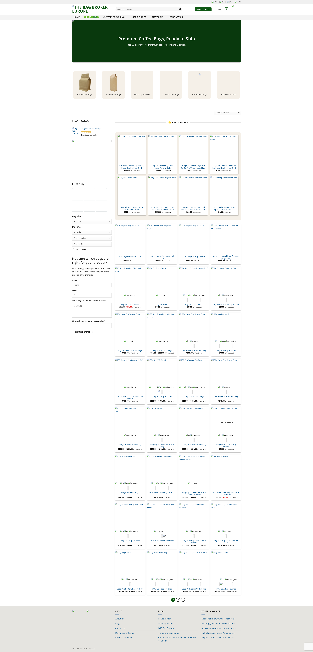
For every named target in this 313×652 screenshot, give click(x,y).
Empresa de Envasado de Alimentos (217, 637)
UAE (239, 2)
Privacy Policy (164, 618)
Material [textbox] (77, 232)
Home (77, 17)
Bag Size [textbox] (77, 221)
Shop (88, 17)
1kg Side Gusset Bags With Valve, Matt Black (132, 208)
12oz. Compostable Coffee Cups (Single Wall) (226, 257)
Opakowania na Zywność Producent (217, 618)
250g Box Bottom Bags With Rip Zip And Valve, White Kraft (193, 208)
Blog (117, 623)
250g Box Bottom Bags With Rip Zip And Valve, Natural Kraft (193, 167)
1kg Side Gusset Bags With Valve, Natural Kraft (162, 167)
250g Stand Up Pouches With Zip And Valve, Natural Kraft (162, 208)
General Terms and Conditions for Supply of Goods (177, 639)
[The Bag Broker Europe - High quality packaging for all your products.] (92, 9)
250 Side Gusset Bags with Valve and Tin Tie (226, 493)
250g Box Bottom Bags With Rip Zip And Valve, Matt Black (224, 167)
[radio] (130, 300)
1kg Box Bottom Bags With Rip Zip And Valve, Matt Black (132, 167)
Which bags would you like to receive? (89, 301)
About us (119, 618)
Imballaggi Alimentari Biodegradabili (218, 623)
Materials (157, 17)
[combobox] (92, 221)
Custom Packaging (114, 17)
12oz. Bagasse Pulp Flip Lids (194, 256)
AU (231, 2)
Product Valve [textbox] (80, 238)
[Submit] (180, 9)
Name (74, 280)
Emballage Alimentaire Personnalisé (218, 633)
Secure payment (165, 623)
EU (223, 2)
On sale (81, 249)
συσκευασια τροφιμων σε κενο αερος (218, 628)
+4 (203, 392)
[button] (203, 9)
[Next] (183, 600)
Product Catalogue (123, 637)
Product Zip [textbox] (79, 244)
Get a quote (139, 17)
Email (74, 290)
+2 (139, 536)
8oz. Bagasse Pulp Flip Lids (130, 256)
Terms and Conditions (168, 633)
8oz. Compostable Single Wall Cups (162, 257)
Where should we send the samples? (88, 321)
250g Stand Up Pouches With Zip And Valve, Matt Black (224, 208)
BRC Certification (166, 628)
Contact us (176, 17)
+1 (139, 488)
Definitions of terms (124, 633)
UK (216, 2)
